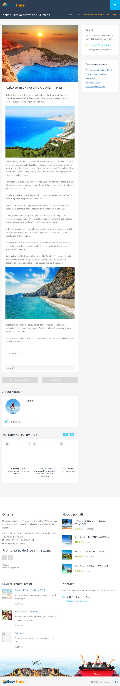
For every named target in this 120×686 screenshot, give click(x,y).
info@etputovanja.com (100, 49)
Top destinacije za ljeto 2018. (98, 70)
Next (72, 434)
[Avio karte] (7, 637)
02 (8, 368)
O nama (5, 565)
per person (85, 529)
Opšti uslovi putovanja (11, 568)
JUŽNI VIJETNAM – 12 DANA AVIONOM (90, 522)
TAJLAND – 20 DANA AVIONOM (92, 566)
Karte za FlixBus (92, 82)
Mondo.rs (16, 353)
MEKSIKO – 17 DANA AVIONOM (92, 537)
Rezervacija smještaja (95, 86)
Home (71, 15)
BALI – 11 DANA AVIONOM (89, 551)
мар (12, 368)
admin (30, 400)
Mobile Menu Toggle (115, 5)
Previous (65, 434)
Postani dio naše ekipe (95, 74)
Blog (78, 15)
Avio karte (90, 78)
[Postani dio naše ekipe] (7, 615)
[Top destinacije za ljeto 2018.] (7, 594)
